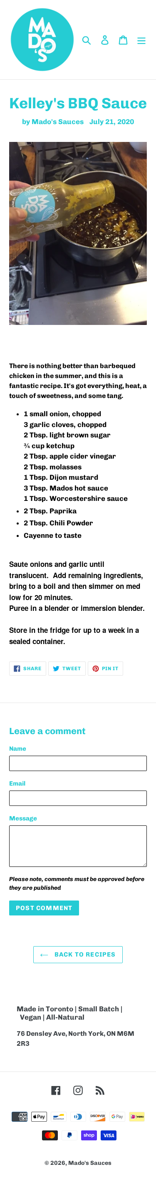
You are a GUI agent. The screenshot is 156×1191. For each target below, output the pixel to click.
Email (17, 783)
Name (17, 748)
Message (23, 818)
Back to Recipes (84, 954)
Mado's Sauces (89, 1163)
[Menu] (141, 39)
